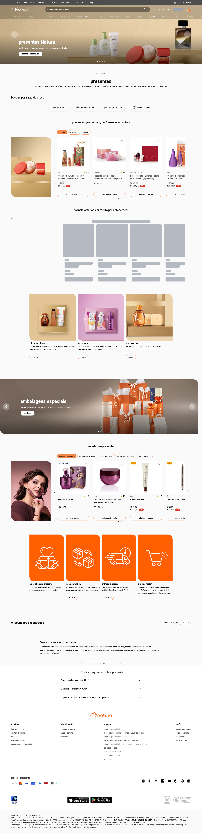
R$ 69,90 (170, 507)
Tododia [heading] (97, 172)
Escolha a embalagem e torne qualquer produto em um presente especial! (45, 588)
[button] (62, 132)
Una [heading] (59, 496)
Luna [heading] (168, 172)
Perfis (52, 3)
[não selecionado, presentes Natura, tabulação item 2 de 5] (99, 61)
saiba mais (72, 598)
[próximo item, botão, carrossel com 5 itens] (187, 34)
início (96, 73)
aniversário (83, 343)
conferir (27, 413)
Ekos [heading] (59, 172)
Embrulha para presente (40, 584)
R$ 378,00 (134, 183)
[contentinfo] (86, 172)
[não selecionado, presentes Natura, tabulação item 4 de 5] (102, 61)
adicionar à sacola (73, 194)
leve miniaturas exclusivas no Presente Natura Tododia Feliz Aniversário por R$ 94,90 (100, 347)
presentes (101, 81)
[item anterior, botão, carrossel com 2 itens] (6, 406)
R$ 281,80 (170, 183)
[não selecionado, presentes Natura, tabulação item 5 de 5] (104, 61)
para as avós (132, 343)
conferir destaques (30, 54)
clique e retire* (145, 584)
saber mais (101, 789)
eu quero (34, 357)
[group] (73, 167)
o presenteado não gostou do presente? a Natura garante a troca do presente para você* (83, 590)
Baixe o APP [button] (81, 3)
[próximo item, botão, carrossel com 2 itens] (192, 406)
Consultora (28, 3)
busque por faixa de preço (27, 97)
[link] (73, 178)
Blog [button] (91, 3)
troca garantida (73, 584)
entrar (179, 9)
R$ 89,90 (133, 507)
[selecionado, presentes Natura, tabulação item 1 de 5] (97, 61)
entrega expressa (110, 584)
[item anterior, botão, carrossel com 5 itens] (14, 34)
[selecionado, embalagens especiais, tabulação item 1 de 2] (98, 431)
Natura (15, 3)
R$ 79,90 (61, 183)
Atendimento (66, 3)
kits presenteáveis (38, 343)
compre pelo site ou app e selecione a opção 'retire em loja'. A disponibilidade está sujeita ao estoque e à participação (154, 590)
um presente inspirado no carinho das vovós (144, 346)
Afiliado (41, 3)
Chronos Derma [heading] (136, 172)
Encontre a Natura (165, 3)
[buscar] (148, 9)
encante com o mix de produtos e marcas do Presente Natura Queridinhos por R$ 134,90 (51, 347)
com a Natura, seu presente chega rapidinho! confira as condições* (115, 588)
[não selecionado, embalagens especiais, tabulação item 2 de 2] (100, 431)
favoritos (165, 9)
